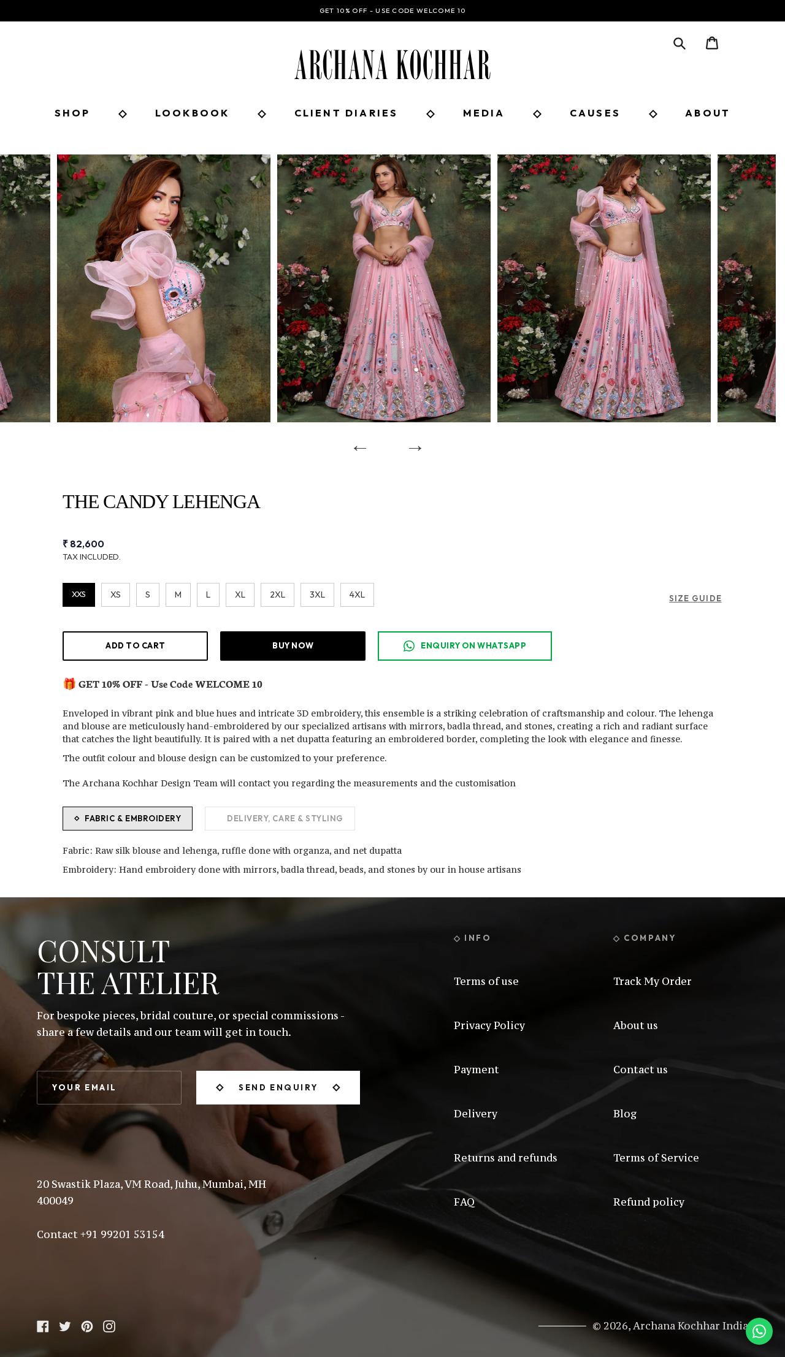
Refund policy (648, 1202)
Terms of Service (656, 1158)
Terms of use (486, 981)
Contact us (640, 1069)
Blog (625, 1113)
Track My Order (652, 981)
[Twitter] (65, 1325)
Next (411, 441)
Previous (356, 441)
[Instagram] (109, 1325)
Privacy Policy (489, 1025)
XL (240, 594)
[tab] (128, 819)
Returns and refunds (505, 1158)
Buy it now (293, 645)
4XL (357, 594)
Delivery (475, 1113)
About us (635, 1025)
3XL (317, 594)
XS (115, 594)
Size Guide (695, 598)
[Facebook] (43, 1325)
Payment (476, 1069)
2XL (277, 594)
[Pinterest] (87, 1325)
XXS (79, 594)
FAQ (464, 1202)
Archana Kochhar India (690, 1325)
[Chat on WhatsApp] (759, 1331)
